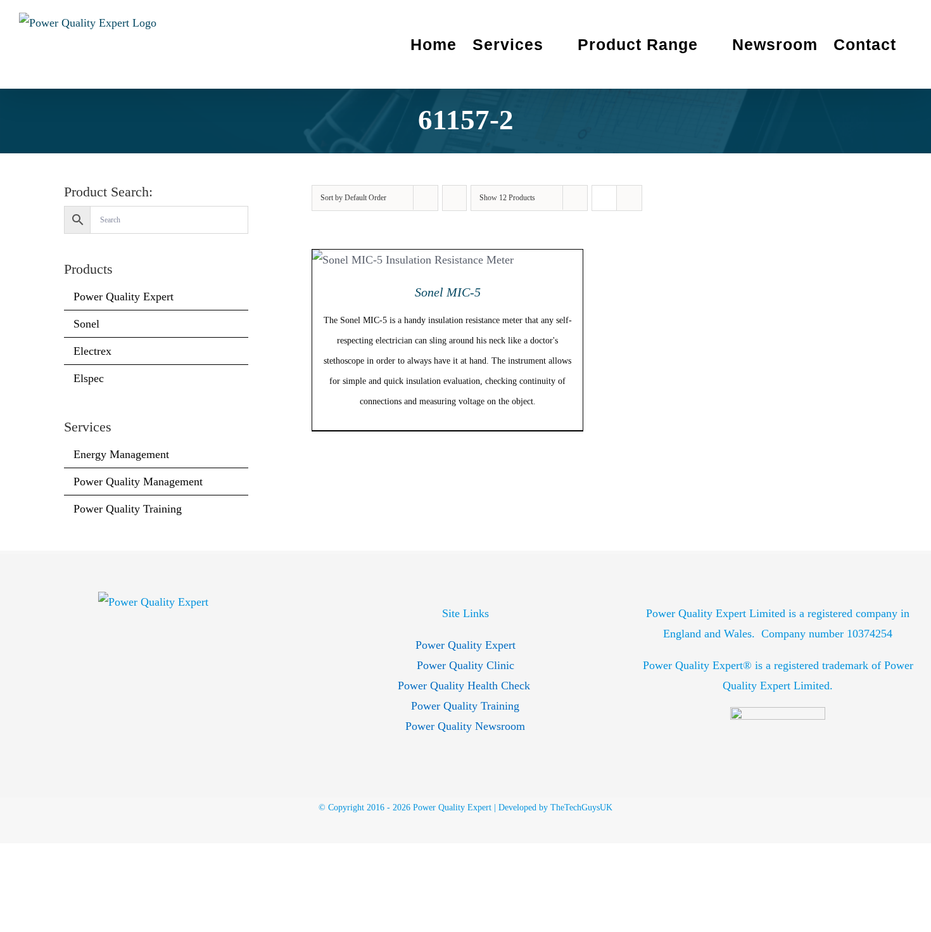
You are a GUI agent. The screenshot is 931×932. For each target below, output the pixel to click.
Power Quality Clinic (465, 665)
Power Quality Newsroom (465, 726)
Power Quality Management (138, 481)
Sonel (86, 323)
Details (413, 263)
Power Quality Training (127, 508)
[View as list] (629, 198)
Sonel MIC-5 (448, 292)
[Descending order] (454, 198)
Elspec (88, 378)
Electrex (92, 351)
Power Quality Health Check (465, 685)
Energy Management (121, 454)
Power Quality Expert (123, 296)
